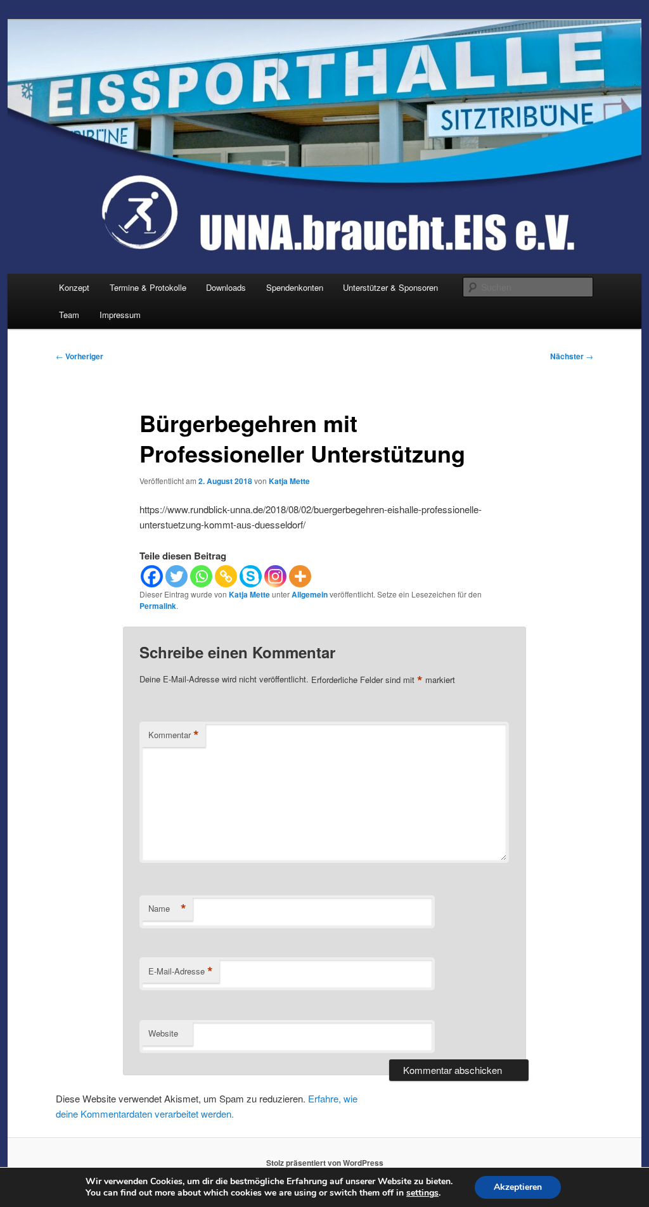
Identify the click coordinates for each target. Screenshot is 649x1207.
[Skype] (251, 576)
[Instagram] (275, 576)
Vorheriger (79, 356)
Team (69, 315)
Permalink (157, 605)
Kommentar (173, 735)
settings (422, 1193)
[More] (300, 576)
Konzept (74, 287)
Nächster (571, 356)
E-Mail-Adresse (180, 971)
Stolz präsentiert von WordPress (324, 1162)
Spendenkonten (294, 287)
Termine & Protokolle (148, 287)
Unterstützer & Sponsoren (390, 287)
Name (167, 908)
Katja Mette (289, 481)
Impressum (120, 315)
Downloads (226, 287)
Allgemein (310, 594)
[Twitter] (176, 576)
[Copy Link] (226, 576)
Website (163, 1033)
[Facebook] (152, 576)
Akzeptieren (518, 1187)
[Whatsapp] (201, 576)
